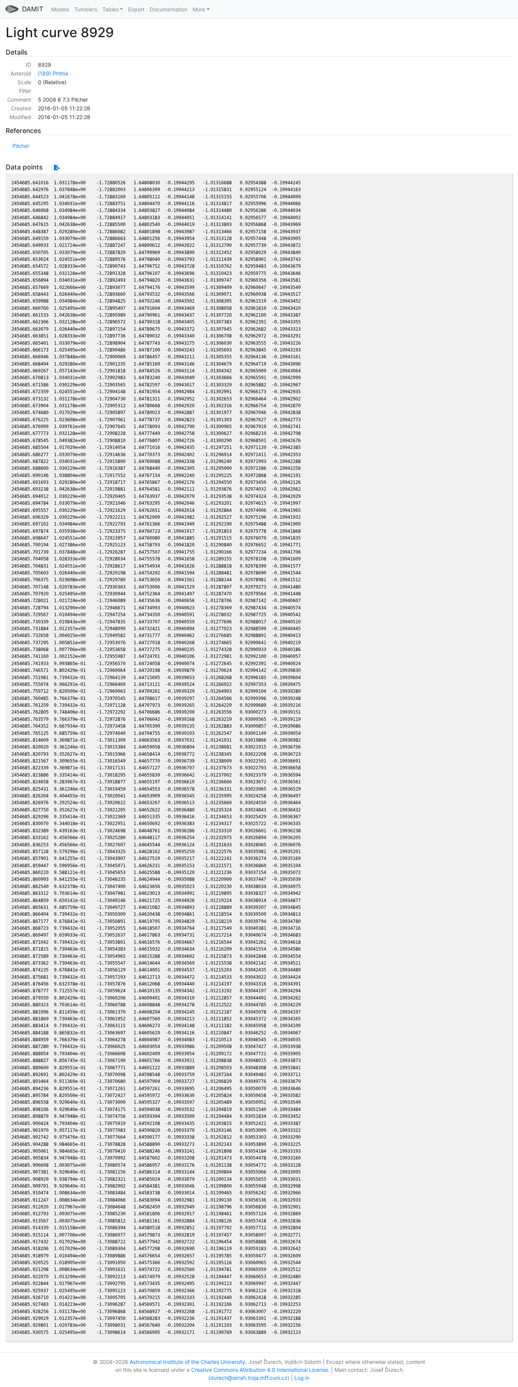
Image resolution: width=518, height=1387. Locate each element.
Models (60, 9)
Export (136, 9)
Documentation (168, 9)
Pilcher (21, 146)
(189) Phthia (53, 73)
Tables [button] (110, 9)
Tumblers (85, 9)
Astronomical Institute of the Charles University (187, 1362)
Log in (301, 1377)
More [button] (199, 9)
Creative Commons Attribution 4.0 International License (259, 1370)
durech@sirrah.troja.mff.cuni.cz (248, 1377)
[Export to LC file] (56, 167)
